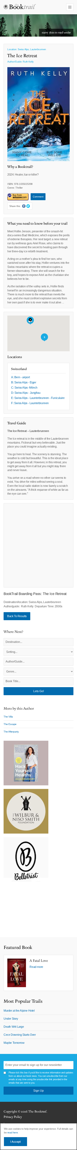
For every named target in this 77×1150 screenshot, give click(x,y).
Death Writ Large (14, 1026)
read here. (12, 1132)
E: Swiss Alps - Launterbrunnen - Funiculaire (37, 397)
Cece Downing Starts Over (20, 1034)
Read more (36, 966)
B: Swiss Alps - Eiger (23, 382)
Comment (38, 196)
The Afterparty (11, 731)
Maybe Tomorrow (14, 1042)
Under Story (11, 1018)
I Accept (15, 1141)
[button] (30, 320)
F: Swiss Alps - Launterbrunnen (30, 403)
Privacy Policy (13, 1117)
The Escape (10, 724)
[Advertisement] (38, 545)
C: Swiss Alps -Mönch (24, 387)
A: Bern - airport (20, 377)
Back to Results (17, 616)
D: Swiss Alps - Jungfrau (25, 392)
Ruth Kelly (28, 61)
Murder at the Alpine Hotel (19, 1010)
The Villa (8, 716)
